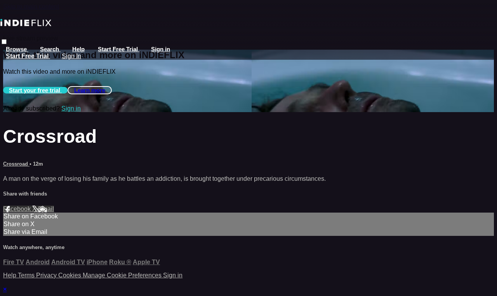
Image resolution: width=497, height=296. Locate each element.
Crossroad (16, 164)
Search (50, 49)
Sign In (71, 56)
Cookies (70, 275)
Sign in (160, 49)
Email (46, 209)
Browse (17, 49)
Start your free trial (35, 90)
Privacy (47, 275)
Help (78, 49)
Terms (27, 275)
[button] (4, 41)
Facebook (17, 209)
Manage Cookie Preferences (123, 275)
